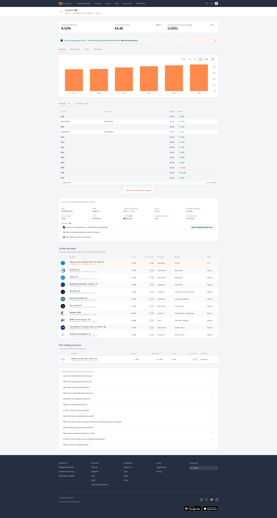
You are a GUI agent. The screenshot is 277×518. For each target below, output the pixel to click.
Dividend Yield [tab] (75, 49)
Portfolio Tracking (66, 471)
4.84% (133, 335)
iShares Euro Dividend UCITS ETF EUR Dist (87, 262)
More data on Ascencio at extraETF (78, 237)
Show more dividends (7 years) (138, 190)
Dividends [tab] (64, 104)
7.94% (133, 299)
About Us (128, 467)
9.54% (133, 278)
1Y (190, 59)
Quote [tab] (87, 49)
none (159, 320)
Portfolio (140, 3)
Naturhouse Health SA (78, 298)
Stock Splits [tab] (81, 104)
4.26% (133, 263)
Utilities (179, 285)
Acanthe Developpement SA (80, 334)
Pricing (108, 3)
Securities (127, 3)
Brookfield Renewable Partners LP (83, 284)
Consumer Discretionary (184, 292)
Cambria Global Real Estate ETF (84, 358)
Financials (179, 306)
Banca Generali (76, 305)
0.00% (133, 320)
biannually (161, 270)
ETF (208, 263)
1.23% (136, 359)
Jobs (125, 471)
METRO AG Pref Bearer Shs (80, 319)
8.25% (151, 263)
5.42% (174, 359)
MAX (206, 59)
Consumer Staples (182, 299)
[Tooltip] (131, 216)
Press (126, 480)
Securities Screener (67, 476)
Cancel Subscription (99, 484)
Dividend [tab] (62, 49)
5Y (200, 59)
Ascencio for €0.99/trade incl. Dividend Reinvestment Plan (87, 227)
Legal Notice (161, 467)
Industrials (179, 328)
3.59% (133, 270)
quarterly (161, 263)
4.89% (133, 285)
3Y (195, 59)
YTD (183, 59)
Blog (126, 476)
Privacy (159, 471)
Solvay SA (73, 276)
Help (93, 480)
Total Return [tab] (97, 49)
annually (160, 292)
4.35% (133, 306)
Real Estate (179, 335)
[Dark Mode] (211, 3)
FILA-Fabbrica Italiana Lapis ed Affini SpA (88, 326)
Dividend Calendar (84, 3)
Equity (210, 270)
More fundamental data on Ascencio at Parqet (82, 232)
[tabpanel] (138, 76)
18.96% (133, 313)
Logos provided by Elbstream (69, 502)
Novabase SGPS (75, 312)
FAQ (93, 476)
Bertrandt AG (75, 291)
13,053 (159, 359)
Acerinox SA (74, 269)
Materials (179, 270)
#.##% (173, 28)
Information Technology (184, 313)
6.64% (133, 328)
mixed (177, 263)
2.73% (133, 292)
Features (98, 3)
